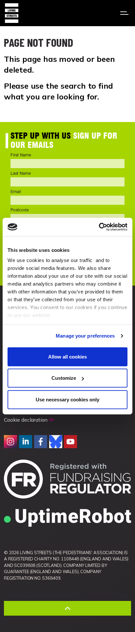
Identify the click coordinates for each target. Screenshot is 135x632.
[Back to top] (67, 608)
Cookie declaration (26, 419)
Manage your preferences (85, 336)
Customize (63, 378)
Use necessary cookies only (67, 399)
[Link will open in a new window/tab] (10, 441)
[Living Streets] (11, 13)
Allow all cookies (67, 356)
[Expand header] (125, 13)
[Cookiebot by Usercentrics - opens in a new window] (98, 227)
